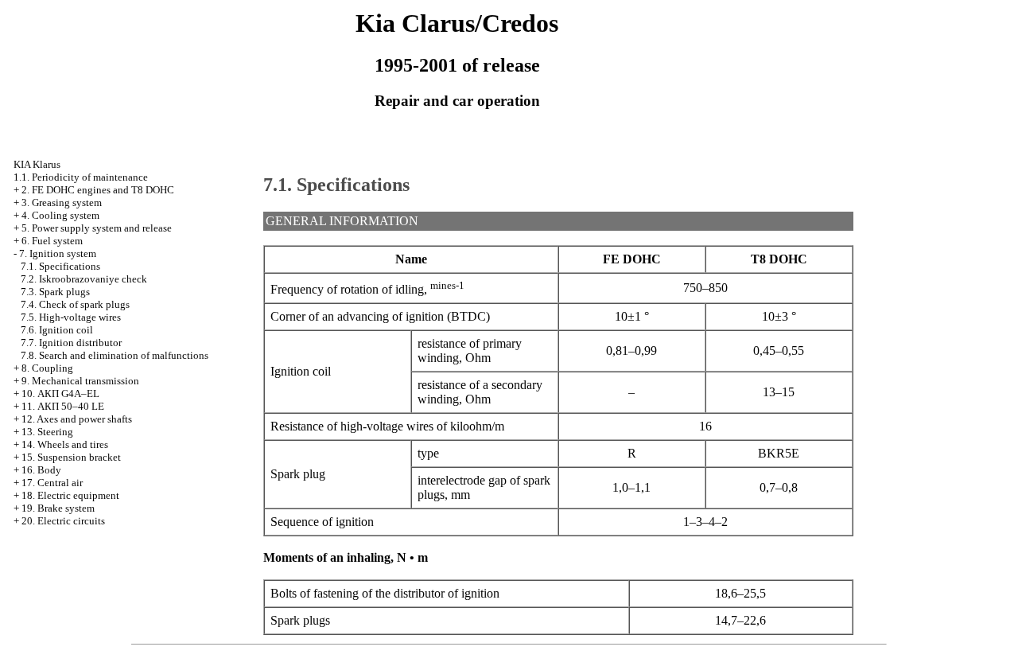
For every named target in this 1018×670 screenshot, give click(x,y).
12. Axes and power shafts (76, 419)
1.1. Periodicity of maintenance (81, 177)
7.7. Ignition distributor (71, 343)
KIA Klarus (37, 164)
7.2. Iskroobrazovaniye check (84, 279)
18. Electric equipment (70, 495)
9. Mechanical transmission (80, 381)
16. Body (41, 470)
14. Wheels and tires (64, 444)
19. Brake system (58, 508)
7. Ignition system (57, 253)
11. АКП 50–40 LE (62, 406)
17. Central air (52, 483)
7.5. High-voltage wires (71, 317)
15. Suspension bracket (71, 457)
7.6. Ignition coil (57, 330)
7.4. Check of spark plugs (75, 304)
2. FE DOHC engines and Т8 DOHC (97, 190)
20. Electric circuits (63, 521)
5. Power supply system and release (96, 228)
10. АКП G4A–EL (60, 393)
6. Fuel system (52, 241)
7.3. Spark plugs (55, 292)
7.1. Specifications (60, 266)
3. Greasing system (61, 202)
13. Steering (47, 432)
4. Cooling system (60, 215)
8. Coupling (47, 368)
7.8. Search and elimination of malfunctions (114, 355)
